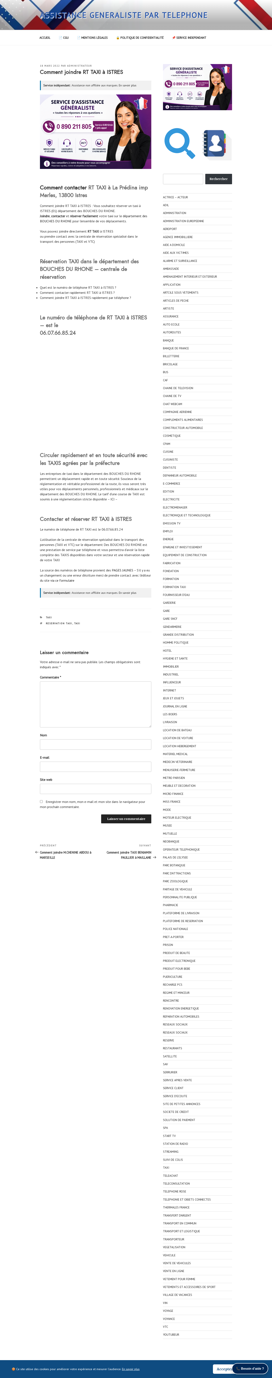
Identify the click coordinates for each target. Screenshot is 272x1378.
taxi (110, 216)
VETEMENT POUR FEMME (179, 1279)
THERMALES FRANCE (176, 1207)
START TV (169, 1136)
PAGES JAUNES (122, 570)
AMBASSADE (171, 269)
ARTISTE (168, 308)
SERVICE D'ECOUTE (175, 1096)
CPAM (166, 444)
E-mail (44, 757)
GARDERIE (169, 603)
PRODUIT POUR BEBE (176, 969)
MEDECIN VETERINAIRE (177, 762)
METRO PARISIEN (174, 778)
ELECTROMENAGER (175, 507)
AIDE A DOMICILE (174, 245)
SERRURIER (170, 1072)
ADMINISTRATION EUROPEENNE (183, 221)
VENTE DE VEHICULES (177, 1263)
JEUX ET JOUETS (173, 698)
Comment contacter (63, 187)
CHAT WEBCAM (172, 404)
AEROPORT (170, 229)
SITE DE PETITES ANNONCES (181, 1104)
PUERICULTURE (172, 977)
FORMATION (171, 579)
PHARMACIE (170, 905)
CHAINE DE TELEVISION (178, 388)
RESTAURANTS (172, 1048)
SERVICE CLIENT (173, 1088)
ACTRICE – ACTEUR (175, 197)
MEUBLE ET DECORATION (179, 786)
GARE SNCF (170, 619)
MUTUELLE (170, 833)
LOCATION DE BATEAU (177, 730)
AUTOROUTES (172, 332)
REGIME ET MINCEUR (176, 993)
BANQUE (168, 340)
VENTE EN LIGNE (173, 1271)
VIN (165, 1303)
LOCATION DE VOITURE (178, 738)
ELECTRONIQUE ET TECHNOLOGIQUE (187, 515)
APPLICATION (171, 285)
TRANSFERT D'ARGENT (177, 1215)
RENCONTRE (171, 1000)
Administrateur (79, 65)
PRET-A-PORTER (173, 937)
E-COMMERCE (171, 484)
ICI (112, 499)
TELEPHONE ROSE (174, 1191)
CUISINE (168, 452)
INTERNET (169, 690)
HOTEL (167, 651)
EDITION (168, 491)
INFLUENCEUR (172, 682)
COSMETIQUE (172, 436)
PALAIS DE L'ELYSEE (175, 857)
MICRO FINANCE (173, 794)
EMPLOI (168, 531)
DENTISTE (169, 468)
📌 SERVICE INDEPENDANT (189, 38)
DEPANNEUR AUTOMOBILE (180, 475)
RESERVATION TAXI (59, 623)
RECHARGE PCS (172, 985)
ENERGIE (168, 539)
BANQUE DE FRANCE (176, 348)
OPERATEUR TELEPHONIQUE (181, 849)
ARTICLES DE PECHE (176, 301)
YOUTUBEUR (171, 1335)
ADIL (166, 205)
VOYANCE (169, 1319)
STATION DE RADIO (175, 1144)
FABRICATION (171, 563)
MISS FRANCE (171, 802)
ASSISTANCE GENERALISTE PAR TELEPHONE (124, 15)
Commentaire (50, 677)
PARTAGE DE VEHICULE (177, 889)
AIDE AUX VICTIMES (176, 253)
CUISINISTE (170, 459)
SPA (165, 1128)
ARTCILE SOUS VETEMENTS (180, 292)
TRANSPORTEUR (173, 1239)
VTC (165, 1327)
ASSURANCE (170, 316)
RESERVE (168, 1040)
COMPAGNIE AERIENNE (177, 412)
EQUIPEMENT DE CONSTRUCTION (185, 555)
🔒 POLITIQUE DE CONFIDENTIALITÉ (140, 38)
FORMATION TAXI (174, 587)
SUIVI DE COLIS (173, 1160)
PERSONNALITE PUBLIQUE (180, 897)
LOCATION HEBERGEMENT (179, 746)
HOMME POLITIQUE (175, 642)
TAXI (49, 617)
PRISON (168, 945)
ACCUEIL (45, 38)
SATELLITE (170, 1056)
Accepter (225, 1369)
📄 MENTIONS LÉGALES (92, 38)
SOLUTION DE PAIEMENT (179, 1120)
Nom (43, 735)
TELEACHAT (170, 1176)
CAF (165, 380)
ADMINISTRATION (174, 213)
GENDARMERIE (172, 627)
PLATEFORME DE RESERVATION (183, 921)
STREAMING (170, 1152)
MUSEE (167, 825)
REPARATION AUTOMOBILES (181, 1016)
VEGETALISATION (174, 1247)
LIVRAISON (170, 722)
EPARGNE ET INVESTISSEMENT (182, 547)
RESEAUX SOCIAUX (175, 1024)
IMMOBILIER (171, 666)
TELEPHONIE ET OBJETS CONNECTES (187, 1199)
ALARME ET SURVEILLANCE (180, 261)
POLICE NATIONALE (175, 929)
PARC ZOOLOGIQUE (175, 881)
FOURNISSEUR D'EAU (176, 595)
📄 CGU (64, 38)
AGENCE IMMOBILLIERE (178, 237)
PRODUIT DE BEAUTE (176, 953)
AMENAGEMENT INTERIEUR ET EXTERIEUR (190, 276)
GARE (166, 611)
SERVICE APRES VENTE (177, 1080)
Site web (46, 779)
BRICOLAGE (170, 364)
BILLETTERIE (171, 356)
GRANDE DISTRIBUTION (178, 635)
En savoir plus (127, 85)
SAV (165, 1064)
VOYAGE (168, 1311)
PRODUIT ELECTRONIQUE (179, 961)
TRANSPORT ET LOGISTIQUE (181, 1231)
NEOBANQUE (171, 841)
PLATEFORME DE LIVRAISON (181, 913)
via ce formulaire (62, 580)
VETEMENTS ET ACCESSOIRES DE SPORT (189, 1287)
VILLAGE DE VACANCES (177, 1295)
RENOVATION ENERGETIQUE (181, 1008)
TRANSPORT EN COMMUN (179, 1223)
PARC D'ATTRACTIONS (177, 873)
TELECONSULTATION (176, 1183)
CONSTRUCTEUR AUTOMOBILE (183, 428)
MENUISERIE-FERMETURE (179, 770)
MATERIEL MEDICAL (175, 754)
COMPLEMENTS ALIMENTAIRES (183, 420)
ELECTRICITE (171, 499)
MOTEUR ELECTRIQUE (177, 818)
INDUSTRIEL (171, 674)
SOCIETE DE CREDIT (176, 1112)
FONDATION (171, 571)
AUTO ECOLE (171, 324)
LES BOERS (170, 714)
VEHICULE (169, 1255)
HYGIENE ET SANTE (175, 658)
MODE (167, 810)
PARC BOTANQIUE (174, 865)
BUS (165, 372)
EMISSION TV (171, 523)
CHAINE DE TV (172, 396)
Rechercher (219, 179)
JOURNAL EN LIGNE (175, 706)
